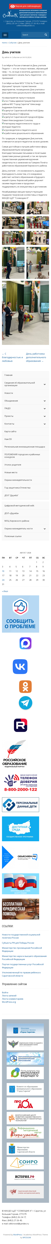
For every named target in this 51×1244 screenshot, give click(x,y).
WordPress (17, 1234)
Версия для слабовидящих (28, 6)
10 (3, 571)
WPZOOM (27, 1237)
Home (4, 42)
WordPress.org (9, 1002)
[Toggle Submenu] (44, 384)
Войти (5, 992)
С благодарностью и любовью (12, 357)
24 (3, 580)
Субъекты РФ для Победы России (18, 942)
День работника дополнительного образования (36, 357)
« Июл (5, 591)
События (12, 42)
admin (7, 57)
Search (46, 34)
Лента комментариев (12, 998)
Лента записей (9, 995)
